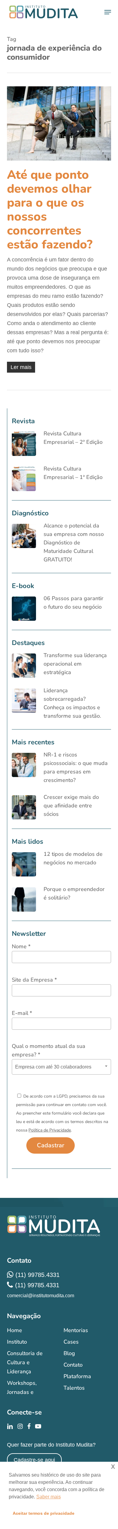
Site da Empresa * (34, 979)
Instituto (17, 1341)
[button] (107, 12)
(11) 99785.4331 (37, 1274)
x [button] (113, 1466)
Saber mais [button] (48, 1496)
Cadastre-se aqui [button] (34, 1460)
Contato (73, 1364)
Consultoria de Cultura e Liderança (25, 1362)
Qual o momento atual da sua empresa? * (48, 1050)
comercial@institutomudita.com (40, 1295)
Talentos (74, 1387)
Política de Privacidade (49, 1130)
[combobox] (61, 1067)
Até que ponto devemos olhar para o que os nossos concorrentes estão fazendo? (50, 210)
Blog (69, 1353)
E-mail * (22, 1013)
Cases (71, 1341)
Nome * (21, 946)
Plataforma (77, 1376)
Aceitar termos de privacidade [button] (43, 1513)
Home (14, 1330)
